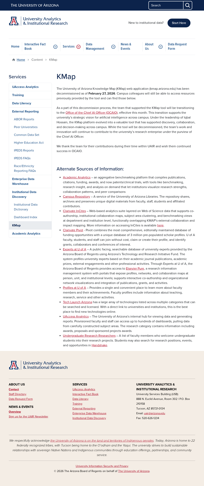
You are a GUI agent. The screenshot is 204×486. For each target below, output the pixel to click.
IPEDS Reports (24, 150)
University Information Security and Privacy (102, 466)
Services (69, 46)
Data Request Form (177, 46)
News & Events (126, 46)
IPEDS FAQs (22, 158)
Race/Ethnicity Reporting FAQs (25, 168)
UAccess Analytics (25, 87)
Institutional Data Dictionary (25, 207)
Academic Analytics (26, 234)
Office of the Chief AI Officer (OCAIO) (92, 113)
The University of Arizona (133, 471)
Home (15, 46)
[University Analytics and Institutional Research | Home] (38, 21)
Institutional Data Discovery (24, 194)
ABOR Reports (24, 119)
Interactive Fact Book (35, 46)
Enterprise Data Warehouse (23, 181)
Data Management (95, 46)
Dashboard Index (25, 217)
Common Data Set (26, 135)
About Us (149, 46)
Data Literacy (21, 103)
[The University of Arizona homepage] (35, 5)
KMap (16, 225)
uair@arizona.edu (154, 413)
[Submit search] (187, 5)
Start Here (179, 23)
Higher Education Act (29, 143)
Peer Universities (25, 127)
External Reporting (25, 112)
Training (18, 95)
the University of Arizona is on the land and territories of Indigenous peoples (102, 441)
